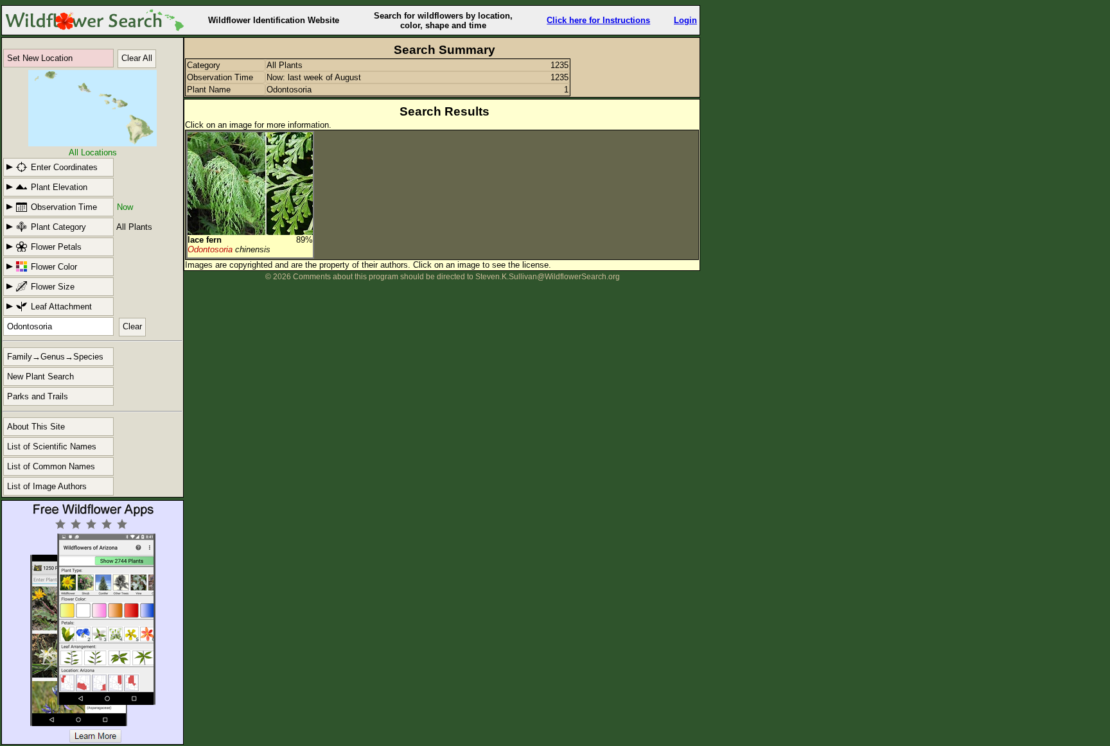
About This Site (36, 426)
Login (685, 20)
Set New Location (40, 58)
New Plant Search (40, 376)
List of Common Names (51, 466)
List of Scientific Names (51, 446)
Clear (132, 326)
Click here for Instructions (598, 20)
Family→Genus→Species (55, 356)
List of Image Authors (47, 486)
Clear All (136, 58)
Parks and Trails (37, 396)
